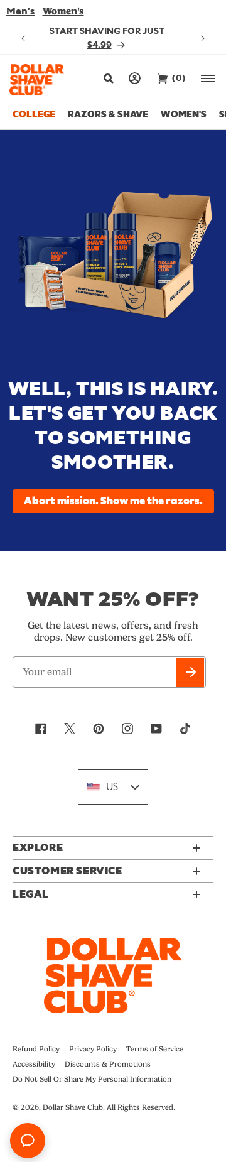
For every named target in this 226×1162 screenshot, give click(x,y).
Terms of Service (154, 1049)
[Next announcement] (203, 38)
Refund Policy (36, 1049)
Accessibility (34, 1064)
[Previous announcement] (23, 38)
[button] (107, 78)
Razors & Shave (108, 115)
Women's (63, 11)
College (34, 115)
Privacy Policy (93, 1049)
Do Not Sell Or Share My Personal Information (92, 1079)
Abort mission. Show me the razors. (113, 501)
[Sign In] (135, 78)
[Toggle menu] (209, 78)
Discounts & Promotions (108, 1064)
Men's (20, 11)
